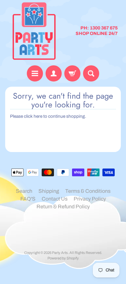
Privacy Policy (90, 199)
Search (24, 191)
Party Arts (60, 253)
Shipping (48, 191)
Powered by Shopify (63, 258)
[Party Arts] (34, 31)
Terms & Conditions (87, 191)
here (38, 116)
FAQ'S (28, 199)
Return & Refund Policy (63, 206)
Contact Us (55, 199)
